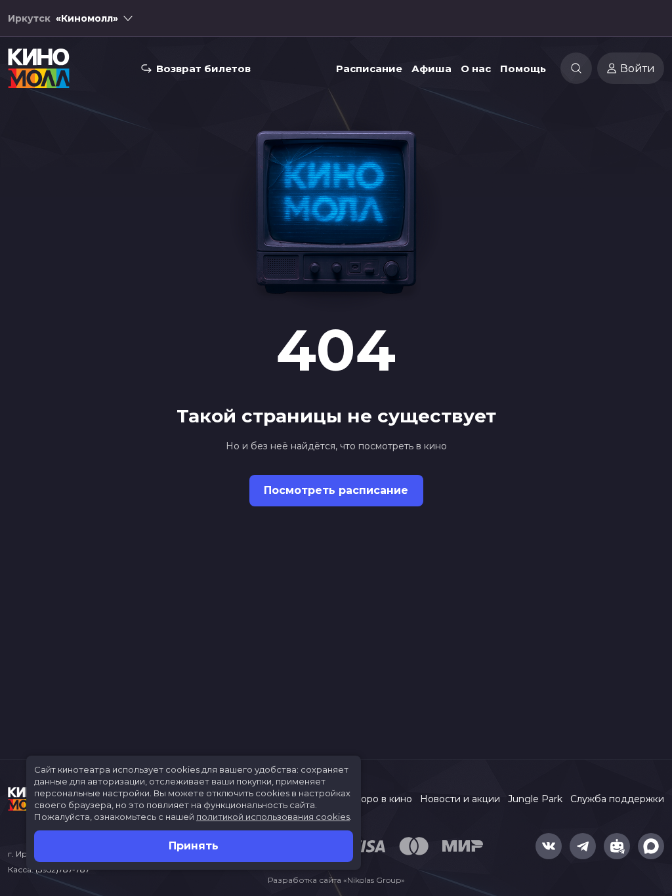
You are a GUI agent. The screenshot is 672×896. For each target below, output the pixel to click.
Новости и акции (460, 799)
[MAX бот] (651, 846)
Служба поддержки (617, 799)
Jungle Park (535, 799)
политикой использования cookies (273, 816)
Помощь (523, 68)
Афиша (431, 68)
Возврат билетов (203, 68)
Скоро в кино (380, 799)
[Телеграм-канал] (583, 846)
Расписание (369, 68)
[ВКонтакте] (549, 846)
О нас (476, 68)
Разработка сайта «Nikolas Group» (336, 880)
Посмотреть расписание (336, 490)
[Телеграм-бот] (617, 846)
